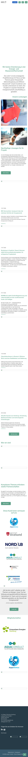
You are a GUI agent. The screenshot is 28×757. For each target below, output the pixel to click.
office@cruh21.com (5, 721)
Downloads (3, 733)
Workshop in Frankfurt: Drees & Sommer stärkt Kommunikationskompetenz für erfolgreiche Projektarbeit (13, 252)
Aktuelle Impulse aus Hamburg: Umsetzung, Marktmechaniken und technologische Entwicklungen (14, 417)
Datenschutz (11, 752)
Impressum (17, 752)
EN (19, 2)
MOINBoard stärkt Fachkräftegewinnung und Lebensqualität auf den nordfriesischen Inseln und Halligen (14, 297)
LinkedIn (15, 2)
